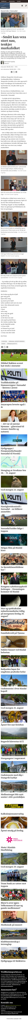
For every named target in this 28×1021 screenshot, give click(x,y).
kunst (3, 343)
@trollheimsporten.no (14, 1005)
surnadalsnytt (12, 343)
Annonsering (12, 1)
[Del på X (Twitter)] (14, 72)
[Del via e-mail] (16, 72)
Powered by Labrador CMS (14, 1018)
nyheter (4, 341)
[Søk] (26, 6)
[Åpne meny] (22, 5)
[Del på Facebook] (11, 72)
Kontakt (19, 1)
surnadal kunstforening (16, 341)
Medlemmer (3, 1)
